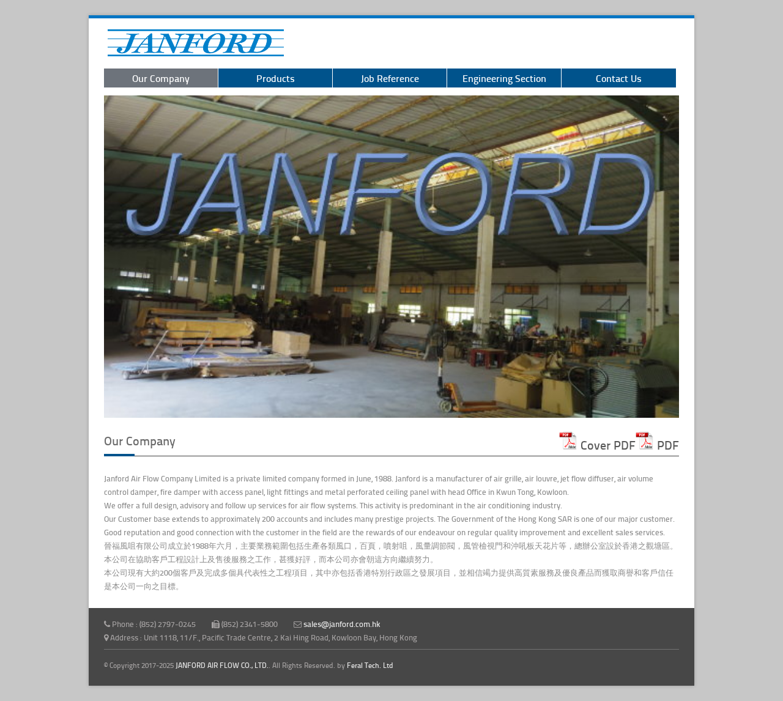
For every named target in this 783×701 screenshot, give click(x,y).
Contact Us (619, 78)
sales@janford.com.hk (341, 623)
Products (275, 78)
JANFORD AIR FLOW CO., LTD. (222, 665)
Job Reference (390, 78)
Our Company (161, 78)
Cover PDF (606, 444)
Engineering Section (504, 78)
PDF (666, 444)
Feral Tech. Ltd (370, 665)
